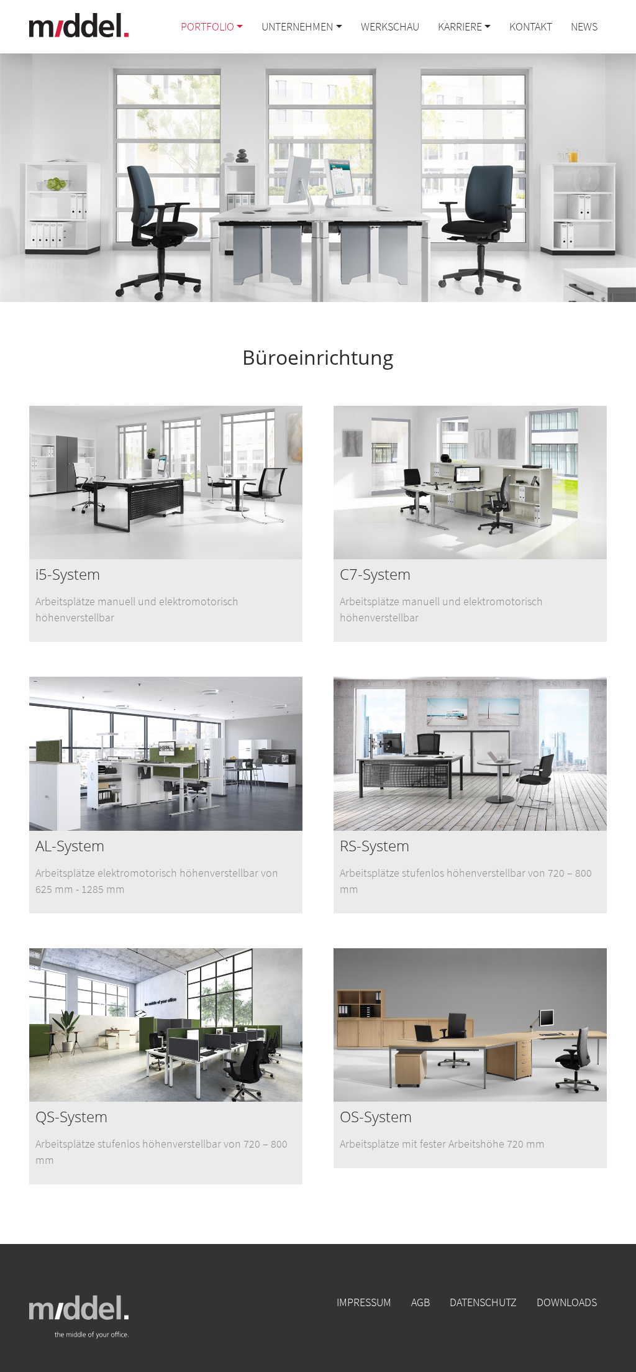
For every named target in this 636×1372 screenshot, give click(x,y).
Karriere (460, 27)
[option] (166, 527)
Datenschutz (483, 1302)
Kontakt (530, 27)
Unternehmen (297, 27)
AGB (420, 1302)
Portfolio (207, 27)
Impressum (364, 1302)
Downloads (567, 1302)
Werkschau (390, 27)
